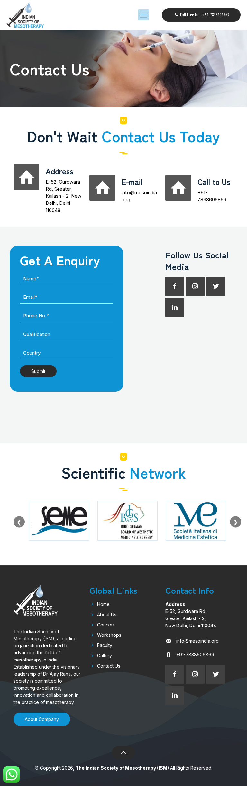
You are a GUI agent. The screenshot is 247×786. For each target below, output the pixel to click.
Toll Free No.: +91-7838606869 (204, 14)
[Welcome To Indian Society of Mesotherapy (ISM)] (25, 15)
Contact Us (108, 666)
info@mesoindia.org (197, 640)
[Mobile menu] (143, 14)
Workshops (109, 635)
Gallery (104, 655)
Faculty (104, 645)
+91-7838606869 (195, 654)
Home (103, 604)
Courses (106, 624)
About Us (106, 614)
